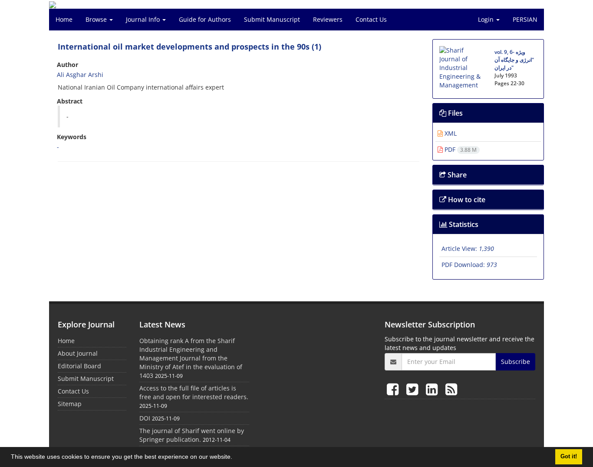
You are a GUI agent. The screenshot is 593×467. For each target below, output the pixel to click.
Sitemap (70, 404)
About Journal (78, 353)
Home (64, 19)
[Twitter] (414, 388)
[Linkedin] (433, 388)
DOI (144, 418)
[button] (235, 458)
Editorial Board (79, 366)
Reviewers (328, 19)
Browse (97, 19)
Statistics (462, 224)
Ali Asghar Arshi (80, 74)
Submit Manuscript (272, 19)
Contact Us (371, 19)
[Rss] (451, 388)
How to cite (465, 199)
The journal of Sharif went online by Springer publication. (191, 435)
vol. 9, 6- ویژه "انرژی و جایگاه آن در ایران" (514, 59)
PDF (460, 149)
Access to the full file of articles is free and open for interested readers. (193, 392)
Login (486, 19)
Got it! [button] (568, 457)
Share (456, 175)
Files (454, 113)
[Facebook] (394, 388)
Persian (525, 19)
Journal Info (143, 19)
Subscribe (515, 361)
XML (450, 133)
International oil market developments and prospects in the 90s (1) (189, 46)
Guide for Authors (205, 19)
